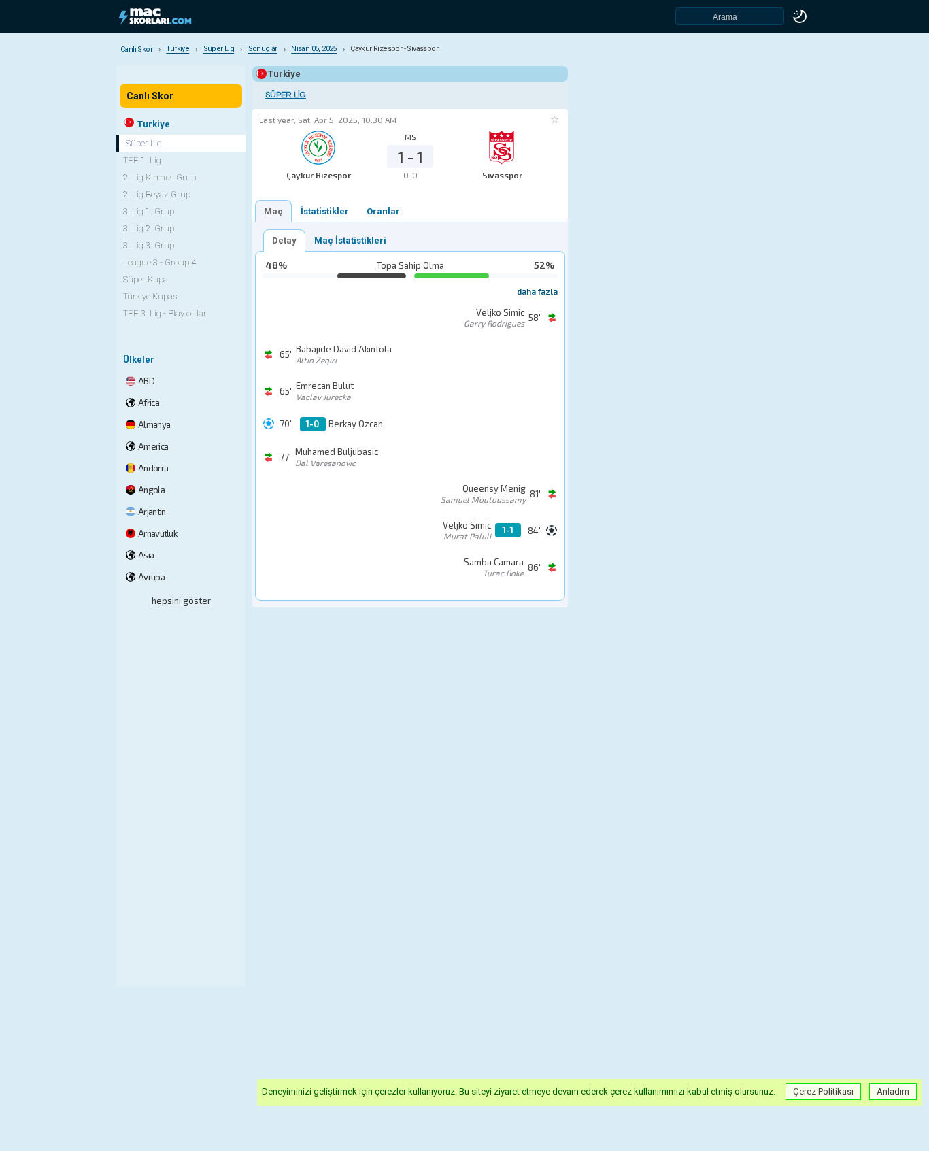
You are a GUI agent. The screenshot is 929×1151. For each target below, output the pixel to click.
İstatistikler (325, 211)
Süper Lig (285, 94)
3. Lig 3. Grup (148, 245)
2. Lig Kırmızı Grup (159, 177)
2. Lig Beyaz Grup (156, 194)
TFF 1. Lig (142, 160)
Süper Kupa (145, 279)
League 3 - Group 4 (159, 262)
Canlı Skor (149, 95)
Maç (273, 211)
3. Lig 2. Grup (148, 228)
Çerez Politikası (823, 1091)
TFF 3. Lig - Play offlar (165, 313)
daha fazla (537, 291)
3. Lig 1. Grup (148, 211)
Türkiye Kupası (151, 296)
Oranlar (383, 211)
